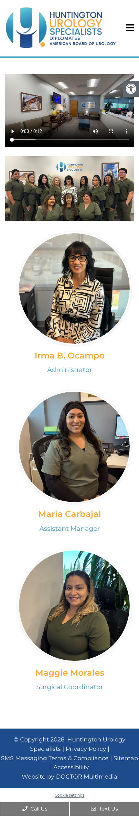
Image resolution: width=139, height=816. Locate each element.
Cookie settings (69, 795)
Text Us (108, 809)
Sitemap (125, 758)
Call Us (38, 809)
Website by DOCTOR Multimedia (69, 777)
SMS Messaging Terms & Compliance (55, 758)
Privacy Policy (86, 749)
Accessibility (71, 767)
